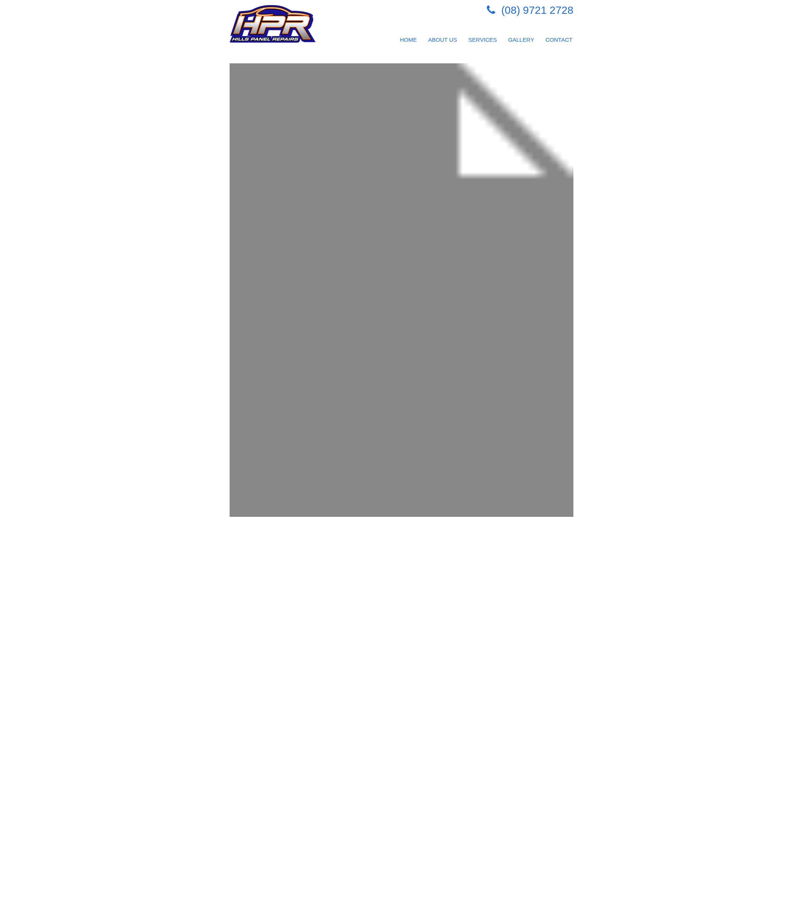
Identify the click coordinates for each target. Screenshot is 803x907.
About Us (442, 40)
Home (408, 40)
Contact (558, 40)
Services (482, 40)
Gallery (521, 40)
